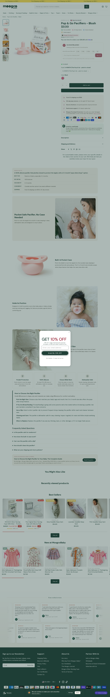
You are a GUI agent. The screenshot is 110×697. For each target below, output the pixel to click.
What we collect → (36, 693)
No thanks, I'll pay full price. (55, 358)
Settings (70, 692)
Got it (77, 692)
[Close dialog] (69, 332)
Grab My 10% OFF (55, 353)
